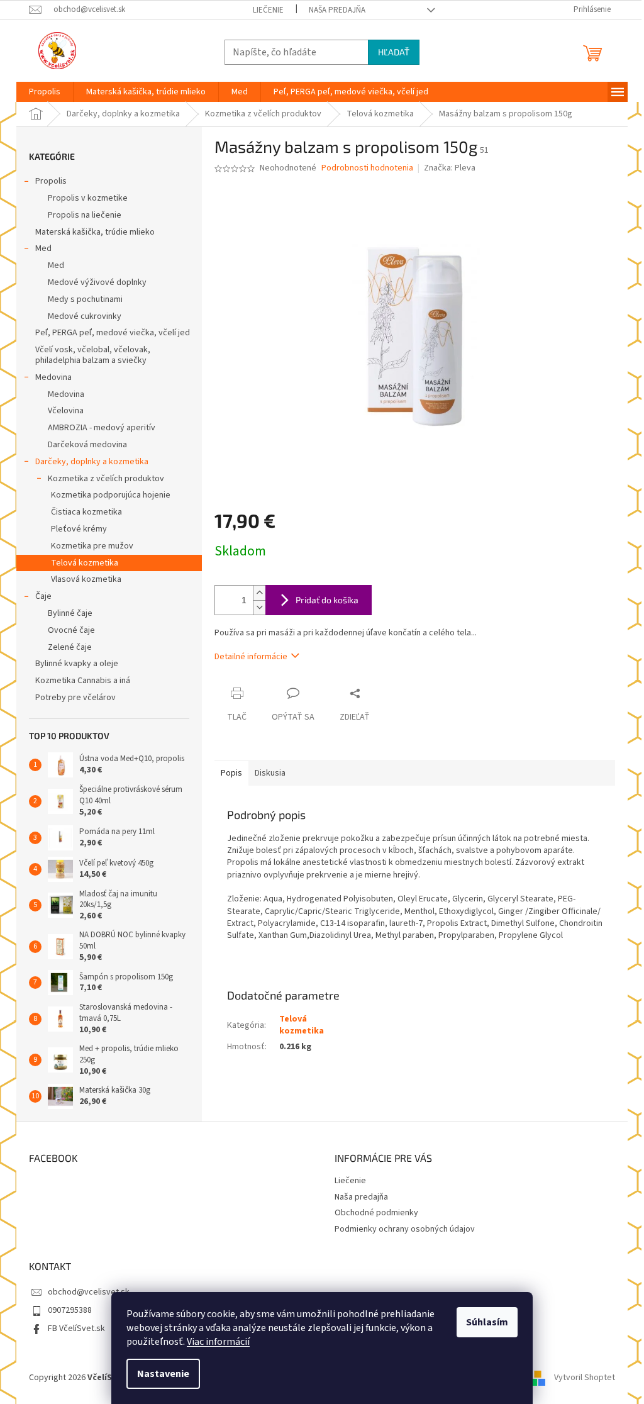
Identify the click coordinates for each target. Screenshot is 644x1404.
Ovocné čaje (71, 630)
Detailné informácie (250, 656)
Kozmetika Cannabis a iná (82, 680)
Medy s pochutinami (85, 299)
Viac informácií (218, 1342)
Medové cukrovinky (84, 316)
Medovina (53, 377)
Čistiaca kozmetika (86, 512)
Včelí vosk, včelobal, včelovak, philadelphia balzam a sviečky (92, 355)
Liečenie (268, 10)
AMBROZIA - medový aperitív (101, 427)
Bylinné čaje (70, 613)
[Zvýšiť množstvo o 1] (259, 593)
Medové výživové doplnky (97, 282)
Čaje (43, 596)
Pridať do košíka (327, 599)
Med (43, 248)
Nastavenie (163, 1374)
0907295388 (70, 1310)
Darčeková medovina (87, 444)
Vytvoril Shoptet (584, 1377)
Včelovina (66, 410)
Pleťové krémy (79, 529)
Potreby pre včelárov (75, 697)
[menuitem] (44, 92)
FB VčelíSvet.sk (76, 1328)
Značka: (449, 168)
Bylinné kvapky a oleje (76, 663)
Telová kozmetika (84, 563)
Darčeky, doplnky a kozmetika (91, 461)
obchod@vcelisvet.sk (89, 1292)
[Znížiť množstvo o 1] (259, 607)
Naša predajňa (337, 10)
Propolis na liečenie (84, 215)
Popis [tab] (231, 773)
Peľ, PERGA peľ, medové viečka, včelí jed (112, 332)
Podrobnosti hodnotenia (367, 168)
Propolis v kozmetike (88, 198)
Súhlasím (487, 1322)
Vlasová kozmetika (86, 579)
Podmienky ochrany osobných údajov (405, 1229)
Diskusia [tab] (270, 773)
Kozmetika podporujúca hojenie (110, 495)
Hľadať (393, 52)
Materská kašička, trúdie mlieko (95, 232)
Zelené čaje (70, 647)
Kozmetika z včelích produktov (106, 478)
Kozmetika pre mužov (92, 546)
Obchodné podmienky (376, 1212)
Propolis (51, 181)
